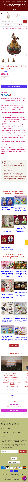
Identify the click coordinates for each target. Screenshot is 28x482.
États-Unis (13, 462)
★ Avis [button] (26, 242)
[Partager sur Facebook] (2, 95)
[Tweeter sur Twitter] (5, 95)
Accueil (2, 28)
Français (13, 458)
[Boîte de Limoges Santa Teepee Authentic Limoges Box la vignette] (3, 60)
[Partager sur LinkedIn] (7, 95)
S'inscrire (22, 451)
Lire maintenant (10, 389)
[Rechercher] (25, 21)
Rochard (5, 71)
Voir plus (13, 395)
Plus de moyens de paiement (14, 90)
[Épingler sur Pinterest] (10, 95)
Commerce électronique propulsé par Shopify (14, 479)
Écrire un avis (14, 410)
